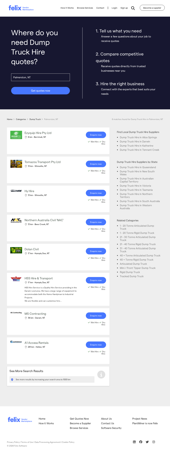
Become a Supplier (80, 423)
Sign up (124, 7)
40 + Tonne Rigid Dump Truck (136, 259)
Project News (139, 418)
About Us (106, 418)
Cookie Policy (68, 442)
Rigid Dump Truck (130, 272)
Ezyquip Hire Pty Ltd (38, 132)
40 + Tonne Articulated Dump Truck (140, 255)
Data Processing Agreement (47, 442)
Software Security (111, 427)
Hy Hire (29, 191)
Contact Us (107, 423)
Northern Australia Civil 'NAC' (44, 220)
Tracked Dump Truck (132, 276)
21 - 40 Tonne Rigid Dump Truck (138, 244)
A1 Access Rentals (36, 342)
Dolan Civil (32, 249)
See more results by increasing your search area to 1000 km (43, 379)
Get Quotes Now (79, 418)
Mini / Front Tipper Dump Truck (138, 267)
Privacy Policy (13, 442)
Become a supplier (152, 7)
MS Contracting (35, 313)
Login (114, 7)
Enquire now (96, 135)
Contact (100, 7)
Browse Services (85, 7)
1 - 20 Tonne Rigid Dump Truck (137, 232)
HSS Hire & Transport (39, 278)
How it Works (67, 7)
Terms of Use (27, 442)
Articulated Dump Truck (133, 263)
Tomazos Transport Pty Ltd (43, 162)
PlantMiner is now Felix (145, 423)
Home (42, 418)
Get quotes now (40, 90)
